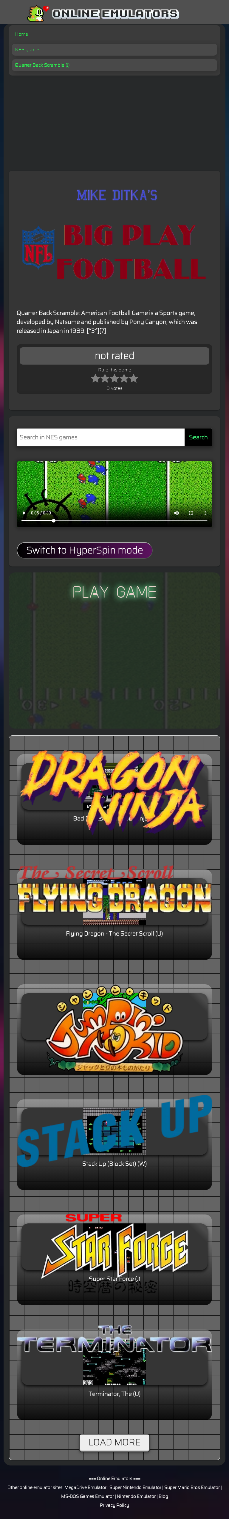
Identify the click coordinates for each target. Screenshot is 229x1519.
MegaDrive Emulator (85, 1487)
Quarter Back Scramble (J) (42, 65)
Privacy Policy (114, 1505)
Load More (114, 1442)
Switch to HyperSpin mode (84, 550)
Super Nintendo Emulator (135, 1487)
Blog (163, 1496)
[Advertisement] (114, 120)
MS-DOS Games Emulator (87, 1496)
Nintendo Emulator (136, 1496)
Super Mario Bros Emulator (192, 1487)
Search (198, 437)
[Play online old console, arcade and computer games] (94, 13)
